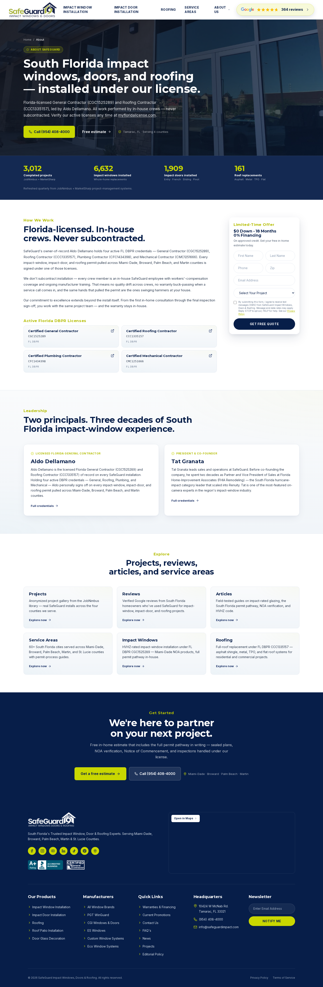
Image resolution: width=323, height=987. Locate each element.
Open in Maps (183, 818)
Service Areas (192, 9)
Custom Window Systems (105, 938)
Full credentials (42, 506)
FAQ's (147, 930)
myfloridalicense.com (137, 115)
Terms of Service (284, 977)
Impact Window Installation (77, 9)
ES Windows (96, 930)
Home (27, 39)
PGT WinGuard (98, 915)
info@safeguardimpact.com (219, 927)
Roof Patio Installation (47, 930)
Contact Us (150, 923)
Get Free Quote (264, 324)
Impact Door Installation (126, 9)
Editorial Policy (153, 954)
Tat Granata (187, 461)
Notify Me (272, 921)
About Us (220, 9)
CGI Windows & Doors (103, 923)
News (147, 938)
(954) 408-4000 (211, 919)
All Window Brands (100, 907)
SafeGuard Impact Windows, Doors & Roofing (67, 977)
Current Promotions (157, 915)
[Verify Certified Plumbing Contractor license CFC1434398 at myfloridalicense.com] (112, 355)
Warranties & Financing (159, 907)
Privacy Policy (259, 977)
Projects (148, 946)
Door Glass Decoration (48, 938)
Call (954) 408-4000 (52, 132)
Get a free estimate (98, 773)
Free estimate (94, 132)
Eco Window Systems (103, 946)
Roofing (168, 9)
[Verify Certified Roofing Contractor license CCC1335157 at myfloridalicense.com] (210, 331)
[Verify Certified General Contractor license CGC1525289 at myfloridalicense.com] (112, 331)
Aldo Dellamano (53, 461)
